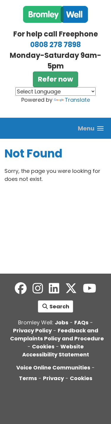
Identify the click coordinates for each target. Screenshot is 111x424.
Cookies (43, 346)
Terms (28, 378)
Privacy (53, 378)
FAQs (81, 322)
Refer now (55, 79)
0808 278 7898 (55, 45)
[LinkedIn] (54, 288)
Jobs (61, 322)
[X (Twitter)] (71, 288)
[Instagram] (38, 288)
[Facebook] (21, 288)
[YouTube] (89, 288)
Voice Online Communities (53, 367)
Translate (77, 99)
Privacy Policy (32, 330)
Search (58, 306)
